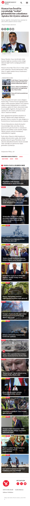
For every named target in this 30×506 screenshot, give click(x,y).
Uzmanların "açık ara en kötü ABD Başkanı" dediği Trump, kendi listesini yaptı (14, 277)
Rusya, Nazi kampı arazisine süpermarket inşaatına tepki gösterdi (15, 297)
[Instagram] (25, 483)
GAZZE (11, 158)
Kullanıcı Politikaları (8, 492)
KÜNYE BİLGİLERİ (8, 489)
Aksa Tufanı (5, 158)
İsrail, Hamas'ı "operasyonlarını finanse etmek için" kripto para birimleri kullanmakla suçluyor (19, 82)
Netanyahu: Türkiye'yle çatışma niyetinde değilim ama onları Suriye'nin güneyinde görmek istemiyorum (13, 219)
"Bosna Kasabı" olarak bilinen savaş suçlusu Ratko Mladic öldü (14, 374)
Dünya (3, 168)
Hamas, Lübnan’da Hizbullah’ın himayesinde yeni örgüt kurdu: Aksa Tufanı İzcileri (19, 88)
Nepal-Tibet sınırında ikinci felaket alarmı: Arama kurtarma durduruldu (14, 355)
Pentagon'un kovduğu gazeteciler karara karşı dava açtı (14, 240)
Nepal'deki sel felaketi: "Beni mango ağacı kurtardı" (14, 412)
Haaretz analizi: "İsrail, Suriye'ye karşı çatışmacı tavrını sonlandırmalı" (14, 449)
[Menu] (27, 3)
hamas (21, 156)
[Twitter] (21, 483)
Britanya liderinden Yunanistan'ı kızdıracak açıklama (13, 336)
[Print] (13, 29)
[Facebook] (18, 483)
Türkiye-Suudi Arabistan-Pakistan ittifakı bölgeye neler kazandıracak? (14, 259)
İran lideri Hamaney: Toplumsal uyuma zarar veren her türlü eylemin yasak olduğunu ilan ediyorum (15, 200)
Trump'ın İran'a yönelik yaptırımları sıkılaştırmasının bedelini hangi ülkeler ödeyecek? (14, 315)
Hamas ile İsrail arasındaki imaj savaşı (19, 94)
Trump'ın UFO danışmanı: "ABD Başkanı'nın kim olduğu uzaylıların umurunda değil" (14, 430)
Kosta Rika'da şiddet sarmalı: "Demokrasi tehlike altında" (12, 393)
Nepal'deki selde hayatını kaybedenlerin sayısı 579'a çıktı (13, 182)
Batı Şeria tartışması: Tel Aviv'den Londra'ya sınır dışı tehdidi (14, 469)
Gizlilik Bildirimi (19, 489)
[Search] (21, 3)
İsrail (16, 158)
